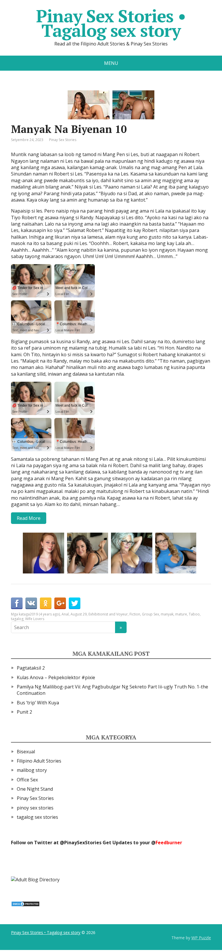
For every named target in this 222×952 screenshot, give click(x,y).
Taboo (194, 614)
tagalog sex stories (37, 817)
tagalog (17, 618)
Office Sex (27, 779)
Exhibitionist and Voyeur (108, 614)
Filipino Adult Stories (39, 761)
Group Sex (150, 614)
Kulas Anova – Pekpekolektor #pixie (56, 677)
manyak (167, 614)
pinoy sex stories (35, 808)
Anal (65, 614)
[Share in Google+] (60, 603)
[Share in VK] (31, 603)
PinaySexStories (82, 842)
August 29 (79, 614)
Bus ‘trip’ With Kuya (38, 702)
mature (181, 614)
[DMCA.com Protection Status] (25, 903)
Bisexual (26, 751)
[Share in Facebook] (17, 603)
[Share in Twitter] (74, 603)
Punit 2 (24, 712)
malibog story (32, 770)
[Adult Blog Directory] (35, 879)
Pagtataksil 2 (31, 668)
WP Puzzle (201, 937)
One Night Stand (35, 789)
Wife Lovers (34, 618)
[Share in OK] (45, 603)
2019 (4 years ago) (45, 614)
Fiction (135, 614)
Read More (28, 518)
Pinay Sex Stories (62, 139)
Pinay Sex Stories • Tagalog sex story (111, 23)
